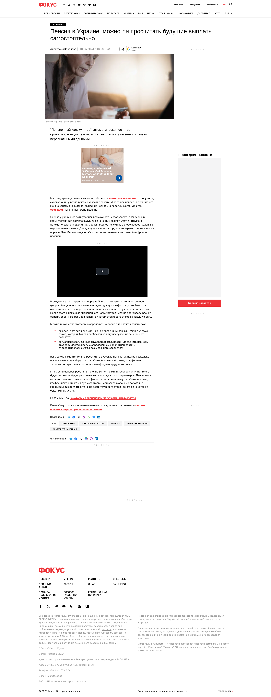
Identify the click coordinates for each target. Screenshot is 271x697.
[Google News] (89, 5)
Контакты (181, 691)
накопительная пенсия (65, 429)
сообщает (57, 209)
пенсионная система (93, 423)
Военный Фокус (93, 13)
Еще (227, 13)
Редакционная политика (97, 593)
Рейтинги (212, 4)
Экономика (186, 13)
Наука (151, 13)
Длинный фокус (45, 585)
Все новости (52, 13)
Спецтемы (195, 4)
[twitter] (48, 606)
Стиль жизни (167, 13)
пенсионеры (69, 423)
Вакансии (119, 584)
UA (224, 4)
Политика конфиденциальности (155, 691)
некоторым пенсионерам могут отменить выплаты (103, 397)
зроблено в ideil (225, 691)
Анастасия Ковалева (63, 49)
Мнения (178, 4)
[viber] (71, 606)
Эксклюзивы (72, 13)
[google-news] (79, 606)
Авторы (68, 584)
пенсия (116, 423)
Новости (44, 579)
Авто (217, 13)
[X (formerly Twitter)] (69, 5)
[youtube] (64, 606)
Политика (113, 13)
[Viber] (84, 5)
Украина (129, 13)
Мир (140, 13)
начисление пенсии (137, 423)
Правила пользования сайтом (47, 595)
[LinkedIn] (94, 5)
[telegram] (56, 606)
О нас (91, 584)
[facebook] (40, 606)
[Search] (230, 4)
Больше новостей (199, 303)
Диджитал (203, 13)
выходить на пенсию (122, 198)
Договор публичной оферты (71, 595)
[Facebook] (64, 5)
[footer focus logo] (52, 570)
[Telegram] (74, 5)
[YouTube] (79, 5)
